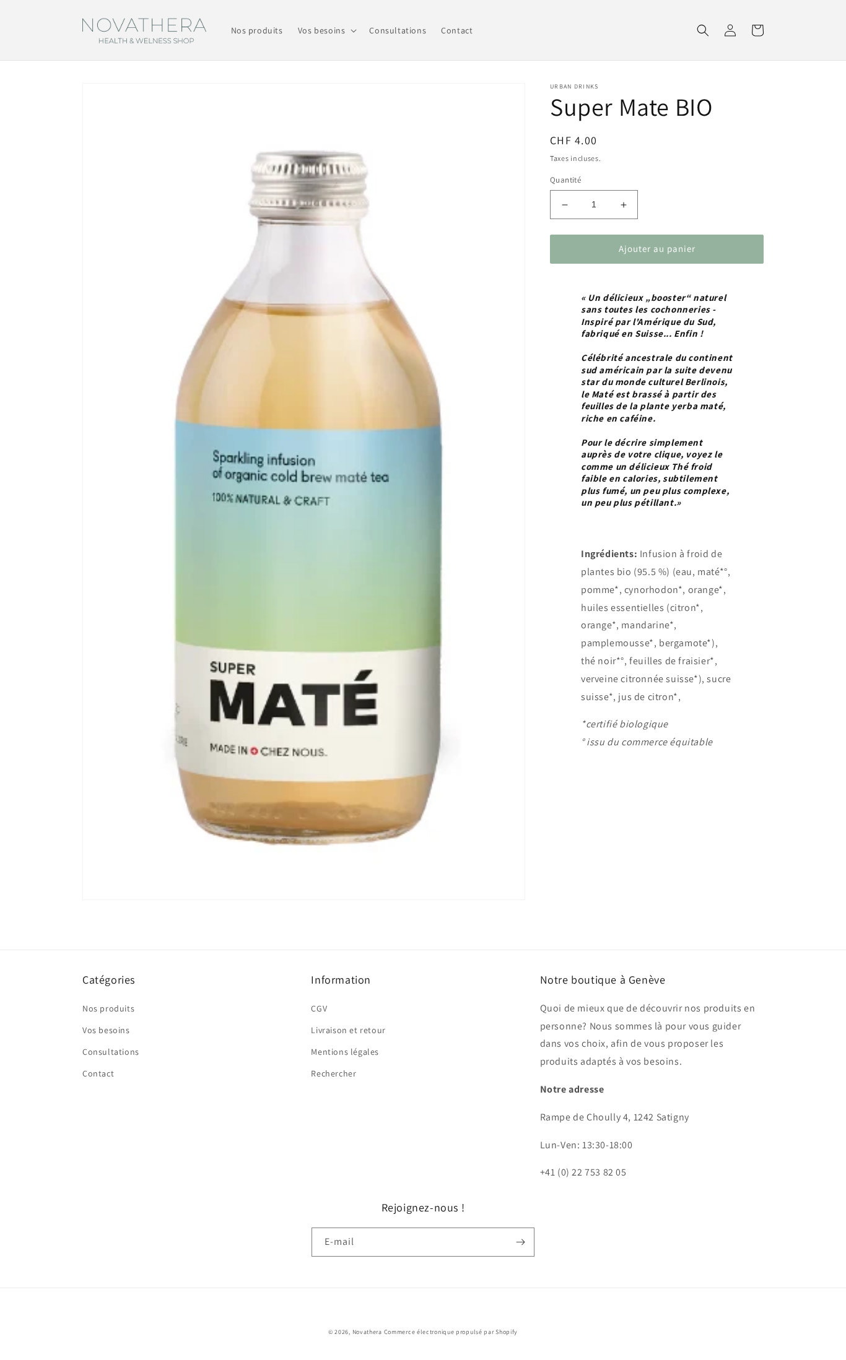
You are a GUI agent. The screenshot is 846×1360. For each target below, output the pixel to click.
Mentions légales (345, 1051)
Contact (98, 1073)
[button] (326, 30)
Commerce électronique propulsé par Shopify (451, 1332)
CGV (319, 1008)
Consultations (110, 1051)
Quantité (565, 180)
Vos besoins (106, 1030)
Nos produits (108, 1008)
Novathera (367, 1332)
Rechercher (333, 1073)
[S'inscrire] (520, 1242)
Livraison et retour (348, 1030)
